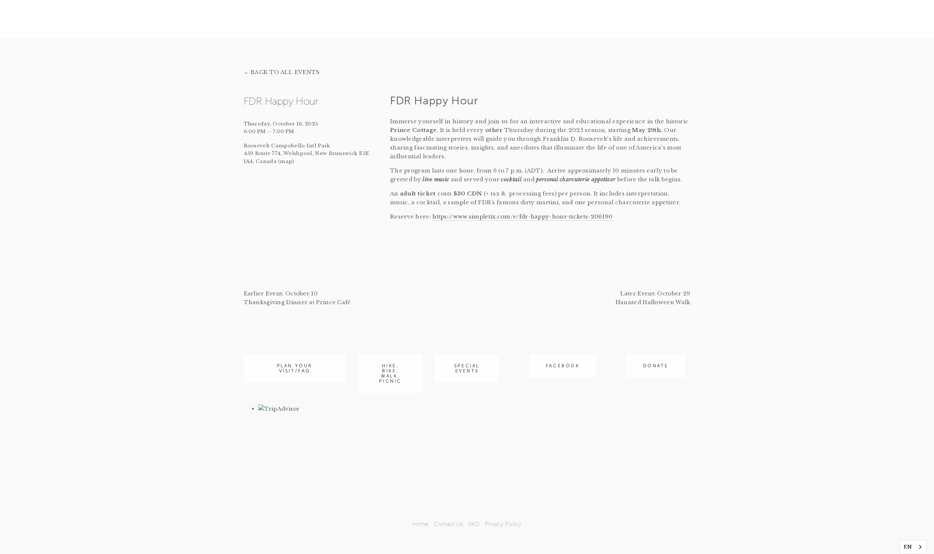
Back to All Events (285, 72)
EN (908, 547)
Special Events (467, 368)
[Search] (319, 20)
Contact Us (448, 524)
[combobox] (913, 547)
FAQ (473, 524)
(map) (286, 161)
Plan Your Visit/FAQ (295, 368)
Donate (656, 365)
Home (421, 524)
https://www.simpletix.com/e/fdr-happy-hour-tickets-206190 (522, 216)
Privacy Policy (503, 524)
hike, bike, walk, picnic (390, 373)
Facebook (563, 365)
